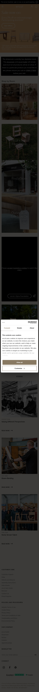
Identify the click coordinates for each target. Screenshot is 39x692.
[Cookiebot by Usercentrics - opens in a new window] (28, 322)
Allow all (19, 362)
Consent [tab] (7, 328)
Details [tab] (19, 328)
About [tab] (32, 328)
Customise (18, 368)
